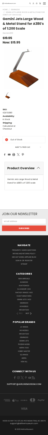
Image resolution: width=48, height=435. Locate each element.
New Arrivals (24, 279)
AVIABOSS (24, 282)
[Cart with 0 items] (40, 3)
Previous (4, 432)
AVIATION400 (24, 285)
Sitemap (24, 264)
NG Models (24, 330)
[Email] (9, 154)
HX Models (24, 306)
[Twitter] (18, 154)
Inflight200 (24, 334)
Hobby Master (24, 351)
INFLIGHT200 (24, 310)
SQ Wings (24, 355)
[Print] (13, 154)
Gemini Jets (24, 341)
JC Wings (24, 327)
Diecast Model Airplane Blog (24, 257)
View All (24, 361)
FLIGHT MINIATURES (24, 296)
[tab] (24, 168)
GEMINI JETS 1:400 (24, 299)
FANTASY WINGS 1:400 (24, 292)
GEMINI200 (24, 303)
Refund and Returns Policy (24, 253)
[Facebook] (4, 154)
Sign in (19, 260)
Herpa (24, 358)
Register (28, 260)
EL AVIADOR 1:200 (24, 289)
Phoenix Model (24, 344)
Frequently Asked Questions (24, 250)
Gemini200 (24, 337)
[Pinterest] (22, 154)
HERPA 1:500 (24, 348)
